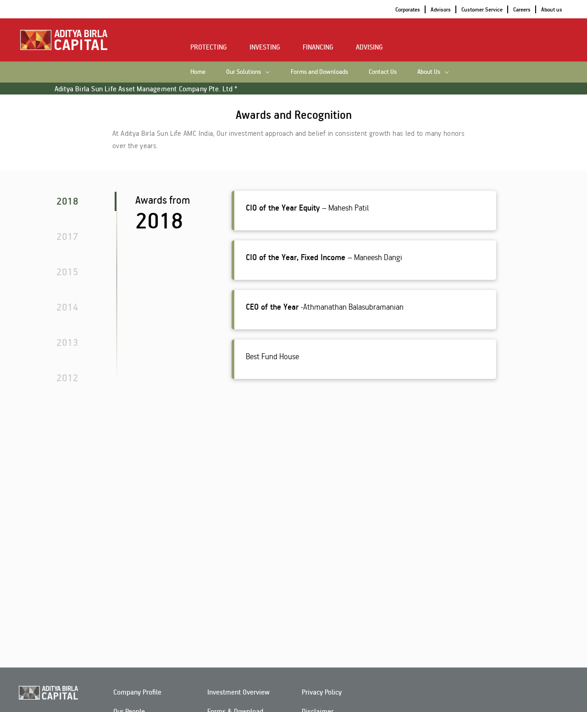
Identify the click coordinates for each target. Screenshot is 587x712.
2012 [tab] (67, 377)
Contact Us (383, 71)
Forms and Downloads (319, 71)
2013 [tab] (67, 342)
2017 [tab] (67, 236)
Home (197, 71)
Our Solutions (243, 71)
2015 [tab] (67, 271)
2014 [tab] (67, 307)
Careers (522, 9)
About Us (428, 71)
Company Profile (137, 691)
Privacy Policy (322, 691)
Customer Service (482, 9)
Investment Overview (238, 691)
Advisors (441, 9)
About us (551, 9)
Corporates (407, 9)
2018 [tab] (67, 201)
